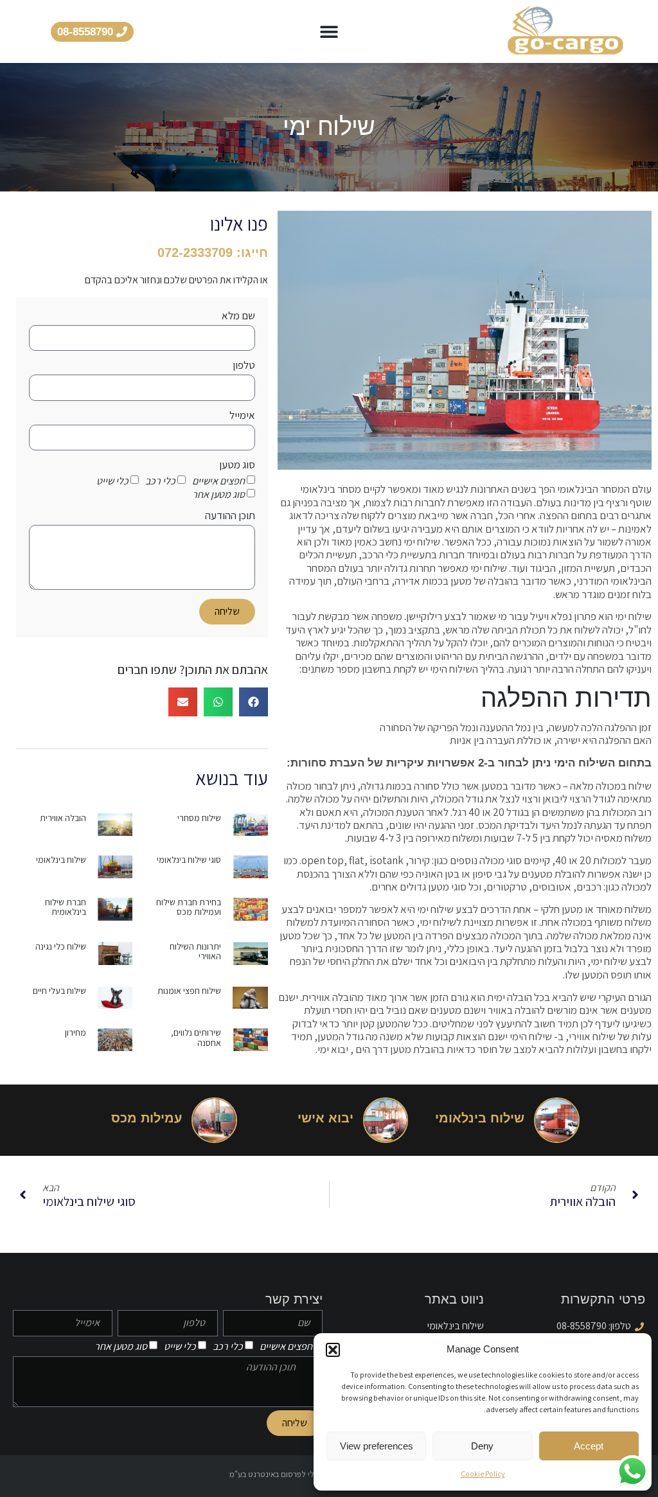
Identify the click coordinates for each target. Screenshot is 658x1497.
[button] (332, 1349)
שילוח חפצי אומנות (189, 991)
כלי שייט (112, 481)
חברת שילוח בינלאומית (65, 906)
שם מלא (238, 316)
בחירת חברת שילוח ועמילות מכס (188, 906)
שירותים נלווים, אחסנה (196, 1037)
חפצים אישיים (218, 481)
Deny (482, 1445)
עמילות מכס (146, 1118)
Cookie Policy (483, 1473)
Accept (588, 1445)
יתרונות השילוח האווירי (195, 951)
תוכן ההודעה (230, 516)
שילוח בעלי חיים (59, 991)
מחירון (75, 1032)
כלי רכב (160, 481)
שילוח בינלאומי (61, 859)
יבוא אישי (325, 1118)
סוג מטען (237, 465)
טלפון (244, 366)
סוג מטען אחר (218, 494)
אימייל (242, 416)
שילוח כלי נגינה (60, 946)
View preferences (376, 1445)
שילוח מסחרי (199, 818)
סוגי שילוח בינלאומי (189, 859)
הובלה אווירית (63, 818)
